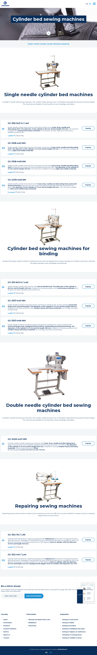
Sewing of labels (68, 622)
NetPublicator (62, 649)
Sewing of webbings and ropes (73, 629)
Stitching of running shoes (72, 635)
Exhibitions (32, 622)
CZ (87, 4)
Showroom (32, 626)
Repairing (65, 44)
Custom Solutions (9, 629)
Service (6, 632)
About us (6, 635)
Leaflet (10, 136)
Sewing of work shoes (70, 619)
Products (6, 626)
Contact (6, 638)
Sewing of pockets (69, 626)
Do (41, 44)
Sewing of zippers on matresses (74, 632)
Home (5, 619)
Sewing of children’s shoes (72, 638)
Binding (57, 44)
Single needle (33, 44)
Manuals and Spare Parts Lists (39, 619)
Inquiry (88, 128)
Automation (7, 622)
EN (90, 4)
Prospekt (11, 192)
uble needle (48, 44)
